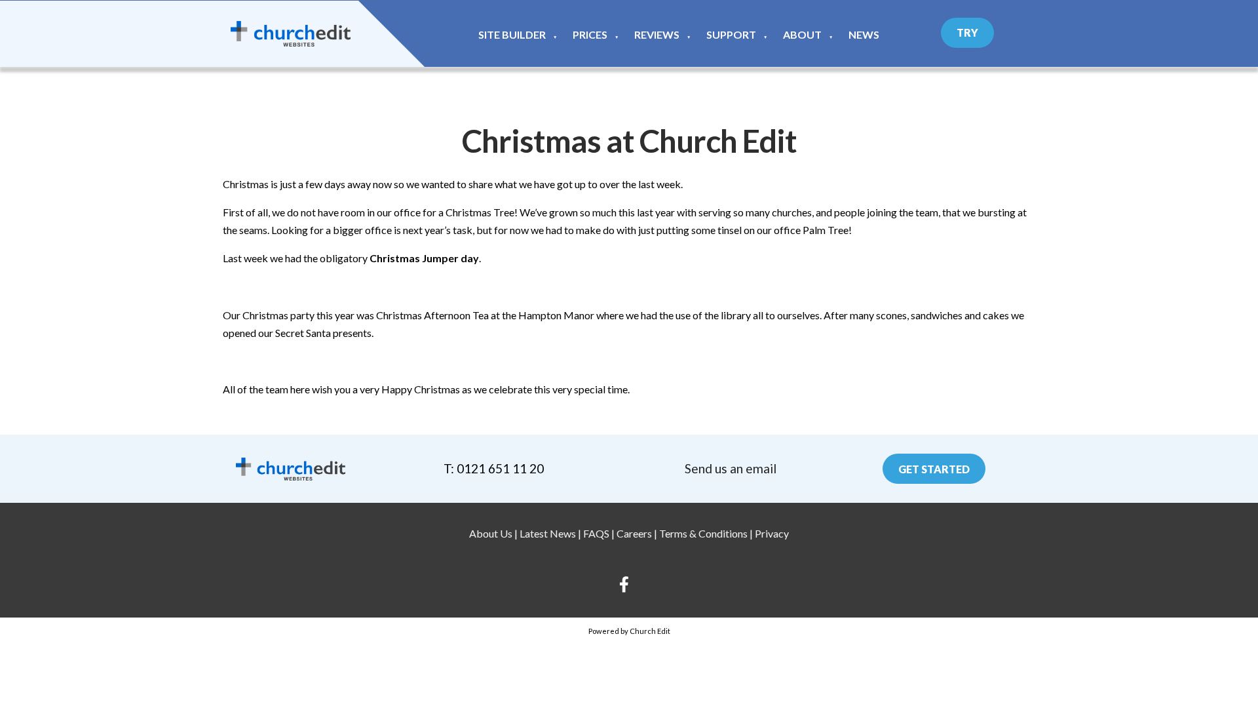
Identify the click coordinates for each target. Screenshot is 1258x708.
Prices (590, 34)
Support (731, 34)
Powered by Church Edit (629, 631)
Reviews (656, 34)
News (863, 34)
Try (967, 32)
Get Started (934, 469)
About (802, 34)
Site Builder (512, 34)
